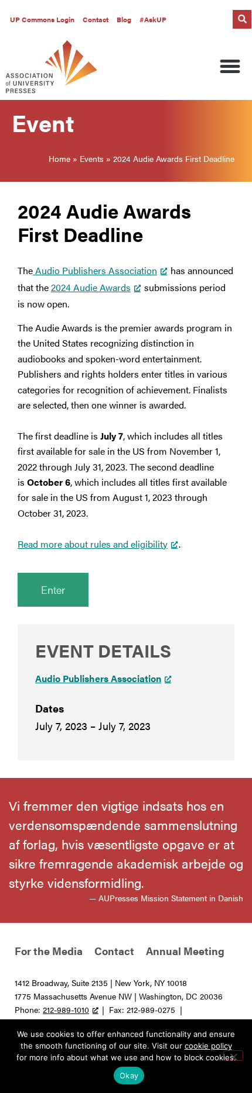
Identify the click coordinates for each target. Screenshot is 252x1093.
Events (92, 158)
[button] (242, 19)
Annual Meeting (185, 950)
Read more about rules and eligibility (93, 544)
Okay (129, 1075)
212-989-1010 (66, 1009)
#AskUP (152, 19)
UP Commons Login (42, 19)
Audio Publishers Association (95, 270)
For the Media (49, 950)
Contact (95, 19)
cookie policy (208, 1045)
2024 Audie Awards (91, 287)
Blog (124, 19)
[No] (233, 1055)
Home (59, 158)
